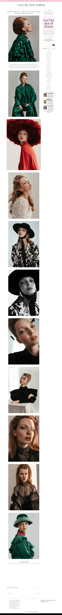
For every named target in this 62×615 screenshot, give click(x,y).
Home (24, 595)
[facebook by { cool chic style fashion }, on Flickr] (49, 41)
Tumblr (26, 563)
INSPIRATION (21, 0)
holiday (48, 79)
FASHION (26, 0)
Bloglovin (10, 563)
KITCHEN (7, 0)
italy (49, 83)
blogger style (48, 70)
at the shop (49, 69)
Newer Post (9, 593)
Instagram (16, 563)
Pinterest (37, 563)
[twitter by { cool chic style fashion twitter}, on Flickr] (51, 39)
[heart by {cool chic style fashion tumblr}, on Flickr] (52, 40)
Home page (2, 0)
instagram (48, 82)
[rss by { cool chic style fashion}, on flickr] (49, 40)
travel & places (48, 89)
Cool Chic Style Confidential (49, 99)
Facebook (32, 563)
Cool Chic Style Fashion (31, 5)
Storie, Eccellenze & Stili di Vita (41, 0)
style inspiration (49, 86)
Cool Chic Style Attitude (49, 105)
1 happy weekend (49, 53)
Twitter (22, 563)
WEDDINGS (48, 66)
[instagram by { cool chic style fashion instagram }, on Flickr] (45, 40)
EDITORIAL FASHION (49, 56)
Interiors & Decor (14, 0)
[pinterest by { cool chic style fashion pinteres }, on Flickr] (47, 39)
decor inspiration (49, 73)
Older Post (37, 593)
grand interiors (48, 76)
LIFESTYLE (31, 0)
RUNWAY (48, 63)
